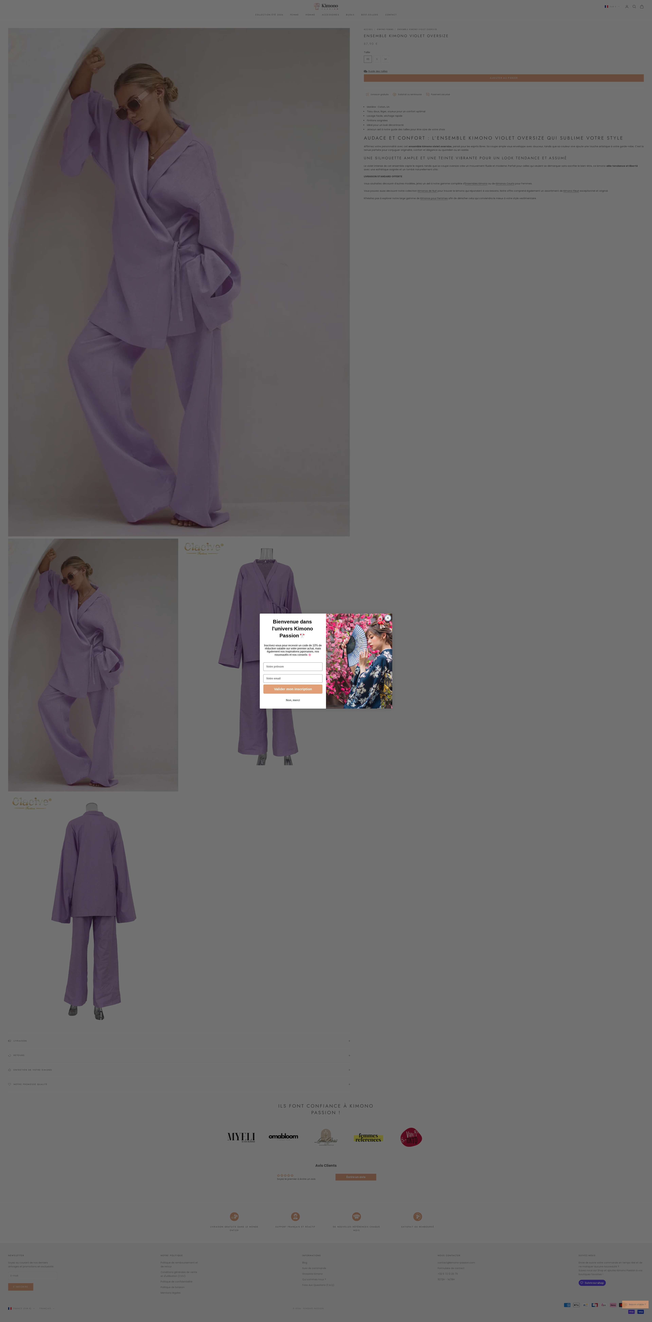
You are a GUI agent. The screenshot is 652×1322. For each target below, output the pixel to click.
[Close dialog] (388, 618)
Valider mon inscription (293, 689)
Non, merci (293, 700)
